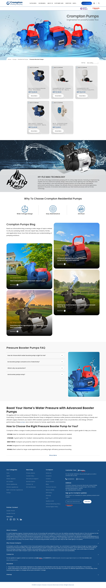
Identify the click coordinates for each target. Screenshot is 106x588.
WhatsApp (81, 479)
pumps (22, 422)
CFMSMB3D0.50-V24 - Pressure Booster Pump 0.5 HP (86, 89)
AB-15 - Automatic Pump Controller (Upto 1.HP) (60, 124)
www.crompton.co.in (12, 560)
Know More (34, 96)
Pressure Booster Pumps (37, 59)
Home (9, 59)
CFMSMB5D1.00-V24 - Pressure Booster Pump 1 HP (62, 89)
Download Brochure (84, 389)
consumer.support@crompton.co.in (70, 558)
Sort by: (83, 62)
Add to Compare (34, 67)
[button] (33, 3)
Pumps (15, 59)
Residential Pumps (23, 59)
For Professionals (86, 3)
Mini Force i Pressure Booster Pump (37, 89)
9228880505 (70, 479)
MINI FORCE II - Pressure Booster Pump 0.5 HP (37, 124)
